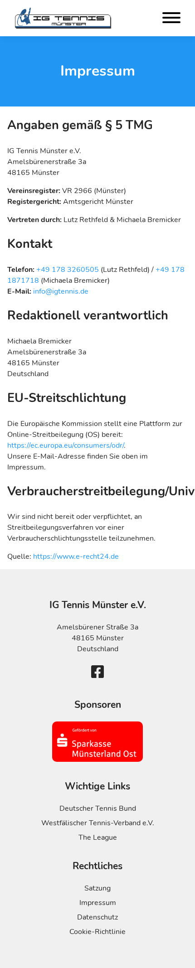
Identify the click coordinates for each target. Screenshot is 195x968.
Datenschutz (97, 917)
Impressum (97, 903)
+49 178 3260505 (66, 270)
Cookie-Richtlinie (97, 932)
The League (97, 837)
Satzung (97, 888)
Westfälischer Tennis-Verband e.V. (97, 823)
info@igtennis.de (60, 291)
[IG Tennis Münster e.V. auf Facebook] (97, 672)
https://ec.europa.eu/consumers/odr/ (65, 445)
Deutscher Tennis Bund (97, 808)
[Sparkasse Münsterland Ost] (97, 741)
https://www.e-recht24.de (76, 556)
